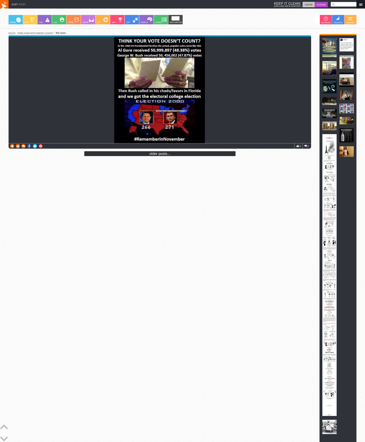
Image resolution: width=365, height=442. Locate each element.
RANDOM (350, 23)
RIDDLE (144, 22)
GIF (99, 22)
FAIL (41, 22)
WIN (113, 22)
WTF (26, 22)
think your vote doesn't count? (35, 33)
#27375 (12, 33)
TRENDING (338, 23)
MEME (13, 22)
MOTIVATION (176, 22)
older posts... (159, 154)
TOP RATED (326, 23)
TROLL (71, 22)
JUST (18, 4)
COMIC (158, 22)
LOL (55, 22)
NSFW (85, 22)
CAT (128, 22)
